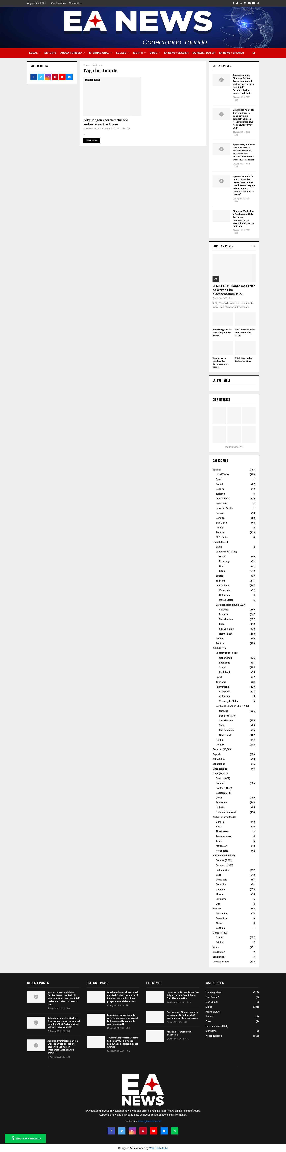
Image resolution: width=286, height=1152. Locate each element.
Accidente (221, 913)
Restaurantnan (224, 836)
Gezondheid (226, 658)
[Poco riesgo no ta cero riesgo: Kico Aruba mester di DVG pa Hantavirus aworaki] (223, 319)
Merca (219, 894)
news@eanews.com (149, 1121)
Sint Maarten (226, 619)
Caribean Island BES (227, 605)
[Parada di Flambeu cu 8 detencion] (155, 1036)
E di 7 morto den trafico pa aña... (243, 359)
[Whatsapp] (174, 1130)
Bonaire (89, 80)
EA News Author (93, 128)
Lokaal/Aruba (223, 653)
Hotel (219, 826)
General (220, 821)
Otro (218, 903)
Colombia (224, 595)
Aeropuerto (222, 850)
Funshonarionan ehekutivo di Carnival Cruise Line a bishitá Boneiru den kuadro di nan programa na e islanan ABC (122, 996)
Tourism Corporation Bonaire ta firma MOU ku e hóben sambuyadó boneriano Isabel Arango (122, 1042)
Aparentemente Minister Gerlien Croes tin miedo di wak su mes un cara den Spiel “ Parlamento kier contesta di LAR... (243, 84)
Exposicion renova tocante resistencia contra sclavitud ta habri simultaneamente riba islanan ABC (122, 1019)
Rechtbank (224, 672)
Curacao (223, 609)
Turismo (220, 493)
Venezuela (221, 503)
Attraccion (221, 846)
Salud (219, 479)
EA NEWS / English (176, 52)
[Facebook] (111, 1130)
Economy (224, 561)
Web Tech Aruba (158, 1148)
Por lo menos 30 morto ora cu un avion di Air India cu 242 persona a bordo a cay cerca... (182, 1015)
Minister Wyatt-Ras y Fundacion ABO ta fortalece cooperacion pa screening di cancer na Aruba (243, 218)
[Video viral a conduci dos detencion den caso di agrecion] (223, 347)
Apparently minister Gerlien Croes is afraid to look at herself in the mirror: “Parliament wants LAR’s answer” (244, 152)
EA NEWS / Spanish (231, 52)
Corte (219, 797)
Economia (221, 802)
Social (219, 484)
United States (226, 600)
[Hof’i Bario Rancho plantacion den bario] (245, 319)
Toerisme (221, 682)
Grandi (219, 937)
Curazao (220, 513)
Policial (220, 783)
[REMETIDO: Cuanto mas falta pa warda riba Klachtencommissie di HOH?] (234, 268)
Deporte (50, 52)
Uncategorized (221, 961)
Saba (222, 624)
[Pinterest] (143, 1130)
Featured (217, 749)
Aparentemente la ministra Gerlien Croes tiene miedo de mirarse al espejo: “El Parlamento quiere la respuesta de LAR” (244, 185)
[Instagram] (132, 1130)
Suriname (221, 899)
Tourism (220, 580)
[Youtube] (153, 1130)
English (217, 542)
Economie (224, 662)
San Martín (221, 522)
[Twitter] (121, 1130)
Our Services (58, 3)
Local (33, 52)
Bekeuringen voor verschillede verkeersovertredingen (105, 122)
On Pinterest (221, 399)
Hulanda (220, 889)
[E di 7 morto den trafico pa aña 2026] (245, 347)
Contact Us (75, 3)
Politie (219, 740)
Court (222, 566)
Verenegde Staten (228, 701)
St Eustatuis (219, 759)
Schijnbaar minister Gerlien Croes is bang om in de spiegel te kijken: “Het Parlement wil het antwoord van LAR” (243, 119)
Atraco (219, 923)
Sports (219, 575)
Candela (220, 928)
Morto (138, 52)
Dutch (97, 80)
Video (153, 52)
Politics (220, 643)
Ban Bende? (219, 957)
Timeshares (222, 831)
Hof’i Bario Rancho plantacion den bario (245, 332)
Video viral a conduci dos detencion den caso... (220, 362)
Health (222, 556)
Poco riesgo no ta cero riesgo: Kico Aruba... (222, 332)
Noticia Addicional (226, 812)
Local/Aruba (222, 474)
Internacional (99, 52)
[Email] (164, 1130)
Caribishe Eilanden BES (228, 706)
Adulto (219, 942)
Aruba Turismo (71, 52)
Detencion (221, 918)
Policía (219, 527)
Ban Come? (219, 952)
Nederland (225, 735)
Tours (219, 841)
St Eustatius (222, 537)
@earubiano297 (234, 447)
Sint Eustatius (226, 628)
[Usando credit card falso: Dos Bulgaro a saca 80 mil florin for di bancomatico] (155, 997)
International (223, 585)
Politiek (220, 744)
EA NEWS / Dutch (203, 52)
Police (219, 638)
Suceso (121, 52)
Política (220, 532)
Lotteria (220, 807)
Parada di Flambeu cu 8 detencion (179, 1033)
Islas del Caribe (224, 508)
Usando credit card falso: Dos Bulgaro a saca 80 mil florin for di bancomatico (183, 995)
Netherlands (226, 633)
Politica (220, 788)
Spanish (217, 469)
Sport (219, 677)
